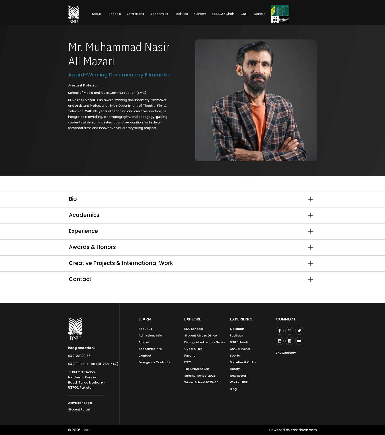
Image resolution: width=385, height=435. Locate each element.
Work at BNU (239, 382)
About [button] (97, 14)
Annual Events (240, 349)
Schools (115, 14)
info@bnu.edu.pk (82, 348)
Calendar (237, 329)
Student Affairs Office (200, 335)
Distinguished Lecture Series (204, 342)
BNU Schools (193, 329)
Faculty (189, 355)
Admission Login (80, 403)
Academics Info (150, 349)
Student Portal (79, 409)
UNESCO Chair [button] (223, 14)
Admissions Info (150, 335)
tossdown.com (304, 430)
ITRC (187, 362)
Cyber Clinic (193, 349)
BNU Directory (286, 353)
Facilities (236, 335)
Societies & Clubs (243, 362)
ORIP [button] (244, 14)
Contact (145, 355)
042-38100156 (79, 356)
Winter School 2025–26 (201, 382)
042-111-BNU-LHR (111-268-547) (93, 364)
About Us (145, 329)
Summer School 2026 (199, 375)
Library (235, 369)
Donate (260, 14)
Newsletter (238, 375)
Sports (235, 355)
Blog (233, 389)
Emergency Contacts (154, 362)
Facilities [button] (181, 14)
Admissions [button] (135, 14)
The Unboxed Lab (196, 369)
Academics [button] (159, 14)
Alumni (144, 342)
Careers (200, 14)
